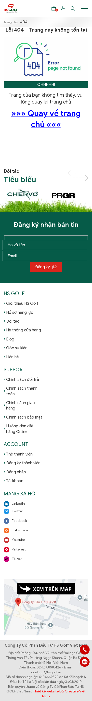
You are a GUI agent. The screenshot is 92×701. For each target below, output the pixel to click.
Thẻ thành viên (19, 454)
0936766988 (85, 662)
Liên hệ (12, 357)
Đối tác (12, 321)
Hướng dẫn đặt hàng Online (20, 429)
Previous (77, 173)
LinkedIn (18, 504)
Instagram (20, 530)
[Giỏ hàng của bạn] (54, 8)
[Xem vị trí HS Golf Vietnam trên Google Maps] (46, 607)
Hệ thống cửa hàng (23, 330)
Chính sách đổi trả (22, 379)
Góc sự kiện (16, 348)
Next (77, 178)
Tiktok (17, 559)
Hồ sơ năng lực (19, 312)
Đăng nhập (16, 472)
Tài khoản (14, 481)
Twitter (17, 511)
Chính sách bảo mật (24, 417)
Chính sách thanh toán (22, 391)
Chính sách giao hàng (20, 405)
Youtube (18, 540)
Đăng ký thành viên (23, 463)
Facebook (19, 521)
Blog (10, 339)
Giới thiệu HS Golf (22, 303)
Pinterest (19, 549)
